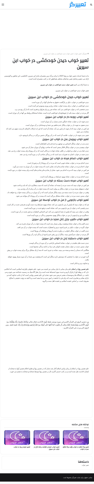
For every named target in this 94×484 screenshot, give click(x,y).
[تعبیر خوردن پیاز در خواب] (17, 437)
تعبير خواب (77, 54)
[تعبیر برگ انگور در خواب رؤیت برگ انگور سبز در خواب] (76, 437)
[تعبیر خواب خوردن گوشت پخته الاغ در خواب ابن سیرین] (46, 437)
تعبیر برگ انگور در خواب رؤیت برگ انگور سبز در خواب (76, 448)
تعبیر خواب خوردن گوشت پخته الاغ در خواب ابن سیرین (46, 448)
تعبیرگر (85, 54)
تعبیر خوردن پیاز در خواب (22, 447)
